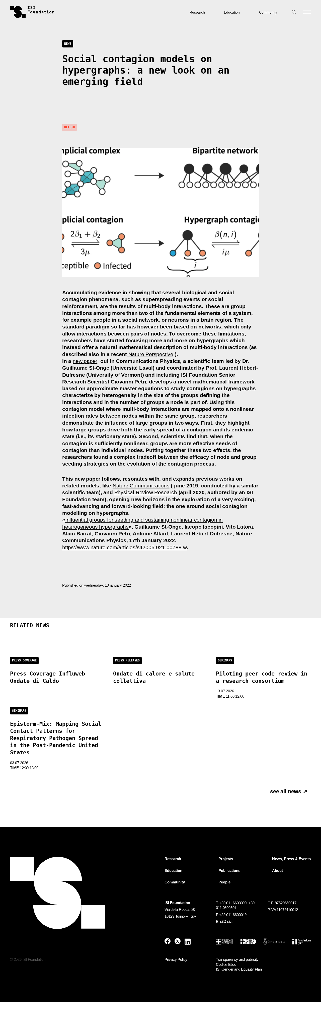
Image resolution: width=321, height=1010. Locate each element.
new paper (85, 361)
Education (232, 12)
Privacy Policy (176, 959)
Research (197, 12)
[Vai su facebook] (168, 941)
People (224, 882)
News (67, 43)
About (277, 871)
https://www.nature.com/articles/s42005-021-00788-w (124, 547)
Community (268, 12)
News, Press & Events (291, 859)
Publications (229, 871)
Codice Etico (226, 964)
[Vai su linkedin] (188, 941)
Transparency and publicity (237, 959)
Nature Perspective (150, 354)
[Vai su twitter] (178, 941)
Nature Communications (141, 485)
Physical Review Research (145, 492)
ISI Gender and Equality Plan (239, 969)
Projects (225, 859)
